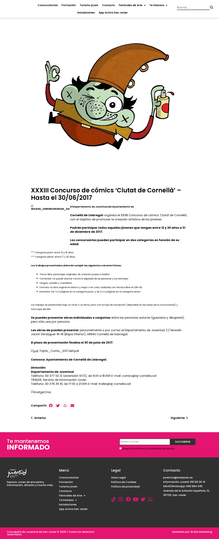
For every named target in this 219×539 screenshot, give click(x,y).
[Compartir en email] (72, 405)
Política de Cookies (123, 482)
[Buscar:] (193, 7)
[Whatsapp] (150, 499)
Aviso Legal (118, 477)
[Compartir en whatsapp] (65, 405)
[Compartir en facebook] (50, 405)
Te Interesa (156, 5)
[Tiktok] (113, 499)
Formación (69, 5)
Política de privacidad (125, 486)
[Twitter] (143, 499)
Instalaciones (86, 12)
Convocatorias (48, 5)
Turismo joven (89, 5)
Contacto (108, 5)
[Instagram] (120, 499)
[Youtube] (135, 499)
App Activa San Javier (113, 12)
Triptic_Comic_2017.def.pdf (58, 351)
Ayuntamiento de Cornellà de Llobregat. (76, 360)
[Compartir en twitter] (58, 405)
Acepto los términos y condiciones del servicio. (148, 448)
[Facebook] (128, 499)
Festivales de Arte (130, 5)
